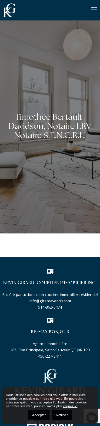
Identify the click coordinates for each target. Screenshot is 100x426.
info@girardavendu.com (50, 300)
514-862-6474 (50, 307)
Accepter (39, 415)
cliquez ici (70, 406)
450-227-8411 (50, 356)
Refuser (62, 415)
